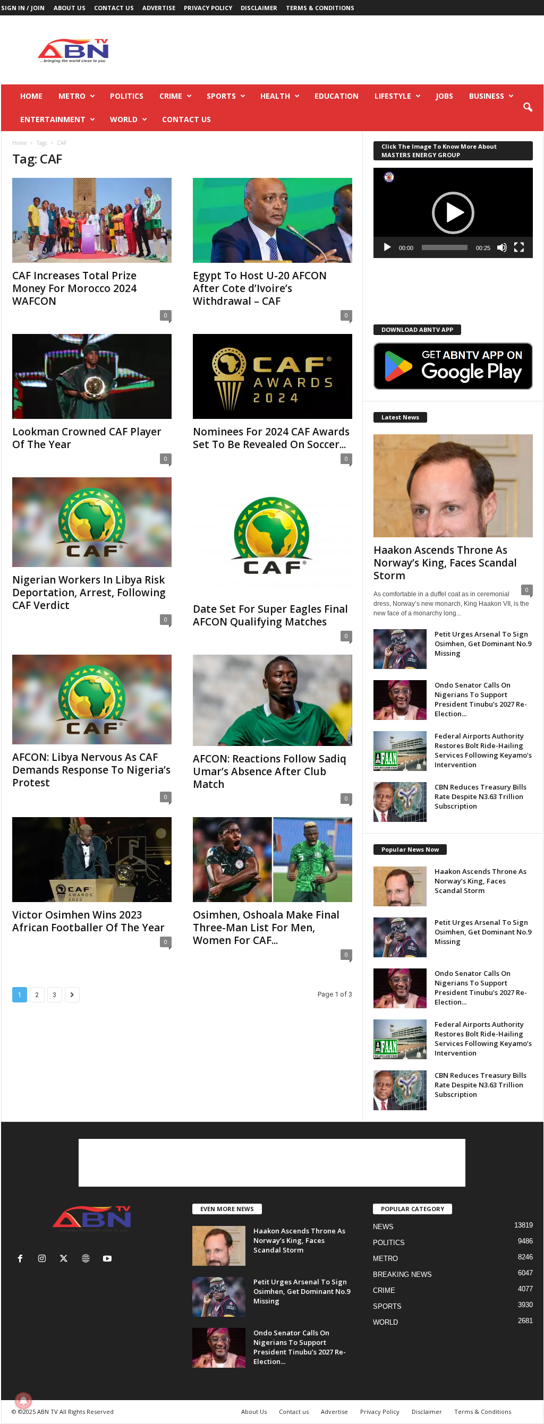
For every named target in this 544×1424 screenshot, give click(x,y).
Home (31, 96)
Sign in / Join (23, 8)
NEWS (383, 1227)
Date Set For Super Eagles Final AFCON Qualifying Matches (270, 615)
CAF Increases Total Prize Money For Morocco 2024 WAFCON (74, 288)
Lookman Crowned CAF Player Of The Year (87, 438)
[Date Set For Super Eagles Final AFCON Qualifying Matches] (272, 536)
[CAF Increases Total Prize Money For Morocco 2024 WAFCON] (92, 220)
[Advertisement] (350, 50)
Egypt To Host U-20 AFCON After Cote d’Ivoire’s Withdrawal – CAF (260, 288)
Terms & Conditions (320, 8)
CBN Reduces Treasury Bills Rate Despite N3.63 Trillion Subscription (480, 796)
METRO (72, 96)
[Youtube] (108, 1260)
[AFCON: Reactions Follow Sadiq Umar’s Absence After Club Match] (272, 700)
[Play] (387, 247)
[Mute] (502, 247)
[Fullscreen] (519, 247)
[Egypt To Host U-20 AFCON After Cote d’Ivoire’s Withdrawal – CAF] (272, 220)
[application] (453, 213)
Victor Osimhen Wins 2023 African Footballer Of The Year (88, 921)
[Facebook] (22, 1260)
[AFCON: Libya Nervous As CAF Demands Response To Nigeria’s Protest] (92, 699)
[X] (66, 1260)
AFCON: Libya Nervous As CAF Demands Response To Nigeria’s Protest (91, 770)
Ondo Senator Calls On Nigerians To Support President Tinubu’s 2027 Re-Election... (481, 699)
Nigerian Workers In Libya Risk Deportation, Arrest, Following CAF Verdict (89, 592)
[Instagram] (44, 1260)
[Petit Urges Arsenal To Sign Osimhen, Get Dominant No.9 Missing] (400, 649)
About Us (70, 8)
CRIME (170, 96)
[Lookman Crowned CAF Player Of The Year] (92, 376)
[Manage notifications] (23, 1400)
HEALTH (275, 96)
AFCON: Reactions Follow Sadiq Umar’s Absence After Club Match (269, 771)
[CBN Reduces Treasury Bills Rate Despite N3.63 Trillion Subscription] (400, 802)
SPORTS (221, 96)
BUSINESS (486, 96)
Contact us (114, 8)
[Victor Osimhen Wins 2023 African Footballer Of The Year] (92, 859)
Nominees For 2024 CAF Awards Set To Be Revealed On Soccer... (271, 438)
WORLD (124, 119)
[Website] (88, 1260)
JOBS (444, 96)
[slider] (445, 247)
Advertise (158, 8)
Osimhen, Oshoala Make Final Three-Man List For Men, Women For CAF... (266, 927)
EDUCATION (336, 96)
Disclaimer (259, 8)
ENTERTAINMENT (53, 119)
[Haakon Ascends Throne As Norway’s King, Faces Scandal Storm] (453, 485)
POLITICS (126, 96)
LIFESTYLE (393, 96)
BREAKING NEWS (402, 1275)
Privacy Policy (208, 8)
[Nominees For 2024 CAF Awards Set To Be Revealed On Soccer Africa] (272, 376)
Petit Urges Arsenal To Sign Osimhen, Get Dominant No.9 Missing (483, 643)
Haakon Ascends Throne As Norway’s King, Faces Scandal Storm (445, 562)
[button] (527, 107)
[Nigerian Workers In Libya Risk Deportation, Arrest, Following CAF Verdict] (92, 522)
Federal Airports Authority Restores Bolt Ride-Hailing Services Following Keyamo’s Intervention (483, 750)
